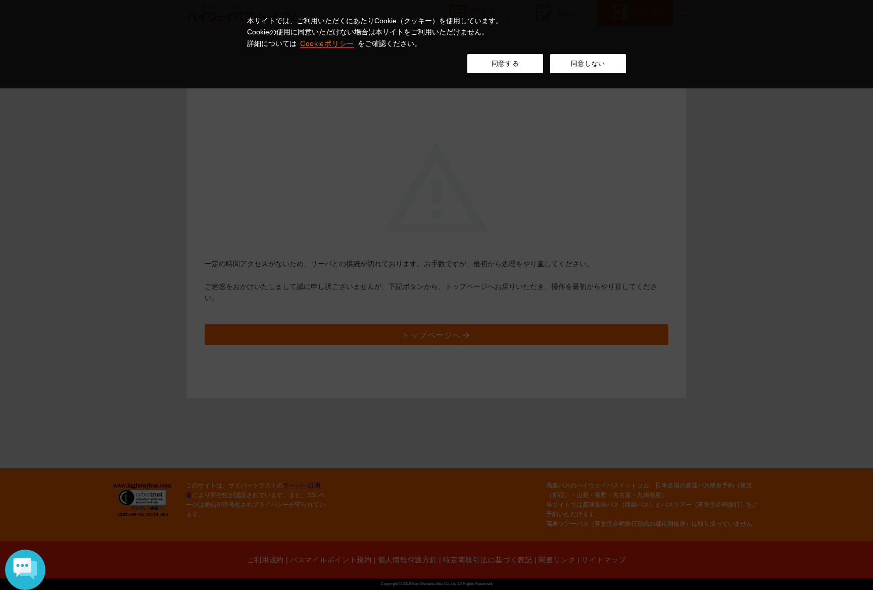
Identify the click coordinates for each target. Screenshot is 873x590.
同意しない (588, 63)
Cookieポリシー (327, 43)
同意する (505, 63)
